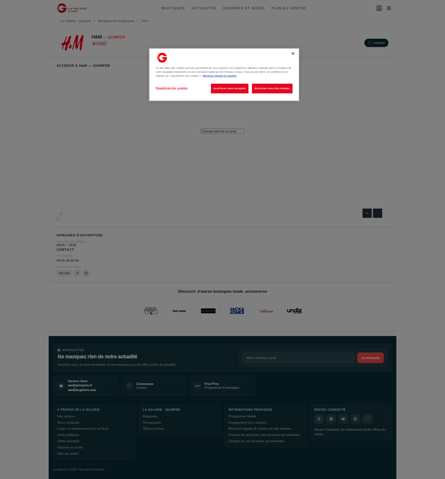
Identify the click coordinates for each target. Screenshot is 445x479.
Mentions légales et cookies (220, 75)
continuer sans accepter (229, 88)
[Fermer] (293, 53)
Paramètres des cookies (172, 88)
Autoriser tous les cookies (272, 88)
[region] (224, 74)
